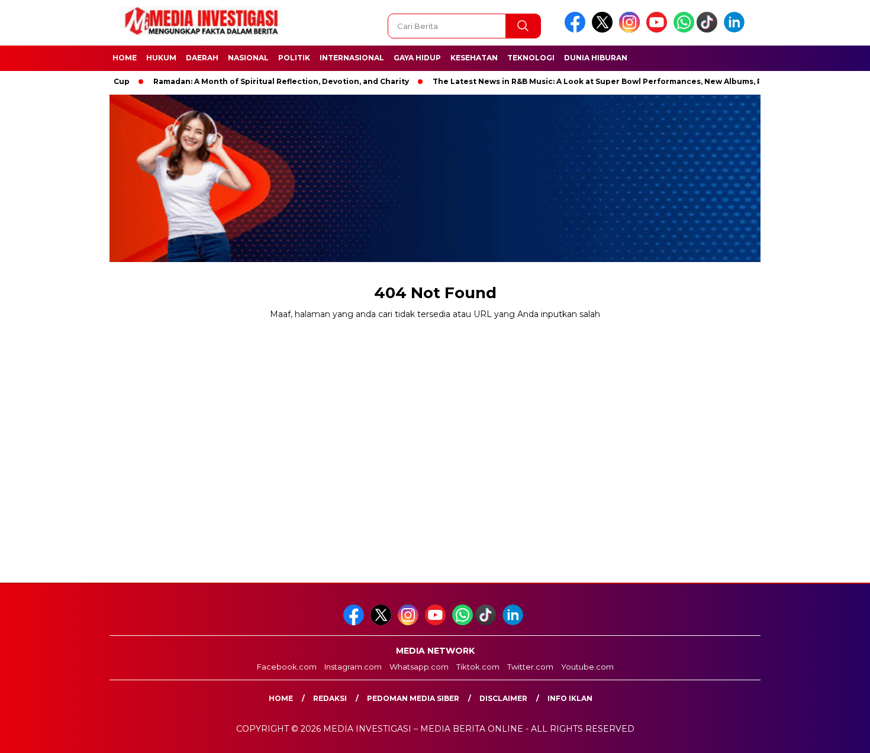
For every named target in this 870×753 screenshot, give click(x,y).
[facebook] (577, 29)
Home (124, 57)
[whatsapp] (684, 29)
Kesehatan (474, 57)
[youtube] (658, 29)
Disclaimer (503, 698)
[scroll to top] (834, 735)
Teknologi (531, 57)
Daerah (202, 57)
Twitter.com (530, 666)
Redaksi (330, 698)
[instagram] (631, 29)
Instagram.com (353, 666)
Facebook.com (287, 666)
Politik (294, 57)
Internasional (352, 57)
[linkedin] (736, 29)
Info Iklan (569, 698)
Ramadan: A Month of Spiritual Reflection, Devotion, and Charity (257, 81)
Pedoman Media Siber (413, 698)
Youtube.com (587, 666)
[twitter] (604, 29)
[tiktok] (709, 29)
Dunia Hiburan (595, 57)
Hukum (161, 57)
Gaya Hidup (417, 57)
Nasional (248, 57)
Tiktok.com (478, 666)
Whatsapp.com (419, 666)
